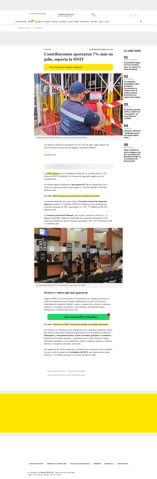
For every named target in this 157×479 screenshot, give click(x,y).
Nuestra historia (36, 464)
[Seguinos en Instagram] (127, 14)
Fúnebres (97, 464)
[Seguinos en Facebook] (116, 14)
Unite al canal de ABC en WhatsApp (80, 317)
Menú (140, 15)
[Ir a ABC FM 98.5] (134, 21)
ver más (92, 15)
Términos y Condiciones (57, 464)
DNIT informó (53, 173)
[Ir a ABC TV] (118, 21)
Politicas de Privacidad (80, 464)
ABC (22, 15)
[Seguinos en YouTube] (123, 14)
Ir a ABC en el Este (35, 16)
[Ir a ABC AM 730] (124, 21)
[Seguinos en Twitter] (120, 14)
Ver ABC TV (69, 15)
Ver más (133, 64)
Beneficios (108, 464)
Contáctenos (122, 464)
